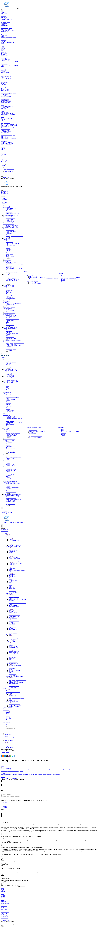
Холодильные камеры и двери (15, 563)
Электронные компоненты (15, 665)
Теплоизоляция (10, 774)
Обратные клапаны (13, 778)
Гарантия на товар (5, 912)
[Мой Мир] (5, 756)
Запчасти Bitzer (12, 574)
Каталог (8, 535)
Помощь (2, 907)
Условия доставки (5, 910)
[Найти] (2, 11)
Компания (3, 891)
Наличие (5, 802)
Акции (2, 889)
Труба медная (4, 774)
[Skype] (12, 756)
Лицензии (3, 897)
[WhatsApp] (10, 756)
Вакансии (3, 895)
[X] (7, 756)
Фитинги (16, 774)
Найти (2, 926)
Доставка (5, 807)
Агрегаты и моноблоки (14, 557)
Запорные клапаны (5, 778)
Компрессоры (12, 539)
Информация (3, 901)
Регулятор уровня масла (43, 774)
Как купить (5, 805)
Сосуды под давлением (14, 644)
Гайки (50, 774)
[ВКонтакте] (1, 756)
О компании (8, 712)
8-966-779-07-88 (4, 159)
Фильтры (36, 774)
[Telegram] (14, 756)
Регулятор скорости (22, 774)
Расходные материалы (14, 651)
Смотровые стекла (55, 774)
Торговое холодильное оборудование (17, 678)
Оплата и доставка (5, 904)
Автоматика (11, 610)
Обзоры (2, 914)
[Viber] (9, 756)
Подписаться (21, 886)
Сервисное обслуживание (14, 704)
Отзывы (5, 803)
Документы (3, 898)
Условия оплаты (4, 909)
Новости (2, 894)
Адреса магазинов (5, 903)
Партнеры (3, 896)
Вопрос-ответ (4, 906)
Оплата (5, 806)
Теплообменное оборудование (15, 548)
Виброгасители (30, 774)
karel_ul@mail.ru (5, 177)
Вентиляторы (12, 595)
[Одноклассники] (3, 756)
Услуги (7, 690)
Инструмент (11, 636)
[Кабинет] (1, 509)
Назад (8, 534)
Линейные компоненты (14, 621)
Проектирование (12, 695)
